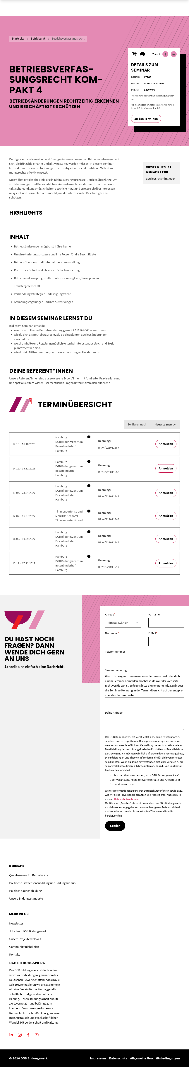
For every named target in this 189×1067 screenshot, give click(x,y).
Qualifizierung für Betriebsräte (28, 875)
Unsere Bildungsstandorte (26, 898)
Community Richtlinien (24, 947)
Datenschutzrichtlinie (126, 799)
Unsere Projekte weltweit (25, 939)
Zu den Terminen (146, 119)
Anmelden (166, 444)
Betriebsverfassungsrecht (68, 38)
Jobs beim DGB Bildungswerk (28, 931)
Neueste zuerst (164, 424)
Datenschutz (118, 1058)
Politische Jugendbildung (25, 891)
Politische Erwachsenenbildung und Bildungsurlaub (42, 883)
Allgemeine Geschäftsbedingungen (155, 1058)
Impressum (98, 1058)
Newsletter (16, 923)
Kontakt (14, 954)
